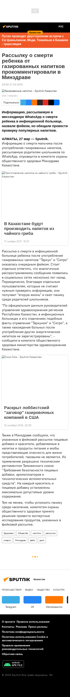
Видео (29, 590)
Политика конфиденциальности (23, 631)
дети (42, 540)
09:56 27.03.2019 (12, 84)
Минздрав (20, 540)
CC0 (4, 95)
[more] (64, 241)
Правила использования (33, 621)
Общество (23, 533)
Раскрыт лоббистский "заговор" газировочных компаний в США (29, 412)
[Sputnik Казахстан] (11, 28)
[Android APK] (13, 664)
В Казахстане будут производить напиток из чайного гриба (29, 228)
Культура (59, 590)
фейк (32, 540)
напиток (37, 533)
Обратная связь (12, 654)
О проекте (8, 621)
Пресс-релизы (37, 626)
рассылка (50, 533)
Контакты (8, 626)
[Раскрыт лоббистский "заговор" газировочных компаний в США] (35, 379)
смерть (7, 540)
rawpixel (12, 95)
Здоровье (8, 533)
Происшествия (11, 590)
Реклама (21, 626)
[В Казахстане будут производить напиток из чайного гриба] (35, 195)
